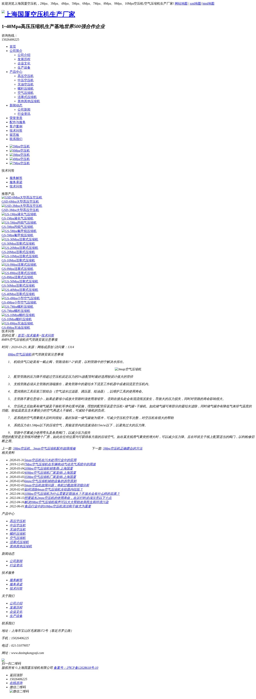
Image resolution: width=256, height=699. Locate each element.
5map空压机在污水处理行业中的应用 (50, 460)
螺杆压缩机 (26, 88)
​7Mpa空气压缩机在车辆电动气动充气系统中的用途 (60, 464)
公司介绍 (24, 55)
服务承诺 (16, 182)
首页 (13, 46)
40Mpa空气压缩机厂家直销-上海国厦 (50, 472)
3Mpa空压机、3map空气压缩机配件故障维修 (44, 448)
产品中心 (16, 71)
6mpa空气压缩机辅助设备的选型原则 (50, 481)
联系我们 (16, 139)
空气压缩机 (26, 92)
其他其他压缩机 (29, 101)
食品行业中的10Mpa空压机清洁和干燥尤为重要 (57, 506)
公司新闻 (24, 109)
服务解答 (16, 178)
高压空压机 (26, 76)
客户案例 (16, 126)
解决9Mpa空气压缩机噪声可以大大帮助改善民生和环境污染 (66, 502)
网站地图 (181, 3)
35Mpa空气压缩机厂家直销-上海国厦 (50, 477)
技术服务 (32, 335)
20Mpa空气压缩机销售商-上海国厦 (48, 468)
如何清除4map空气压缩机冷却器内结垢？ (53, 489)
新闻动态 (16, 105)
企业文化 (24, 63)
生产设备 (24, 67)
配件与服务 (18, 122)
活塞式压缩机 (27, 97)
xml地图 (195, 3)
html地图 (208, 3)
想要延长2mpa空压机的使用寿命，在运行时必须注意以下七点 (68, 498)
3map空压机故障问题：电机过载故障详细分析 (56, 485)
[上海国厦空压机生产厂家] (38, 14)
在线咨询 (16, 683)
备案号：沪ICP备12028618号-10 (76, 667)
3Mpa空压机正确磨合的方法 (122, 448)
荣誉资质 (16, 118)
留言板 (14, 134)
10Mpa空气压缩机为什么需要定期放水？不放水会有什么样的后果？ (72, 493)
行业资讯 (24, 113)
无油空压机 (26, 84)
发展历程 (24, 59)
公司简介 (16, 50)
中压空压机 (26, 80)
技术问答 (16, 130)
